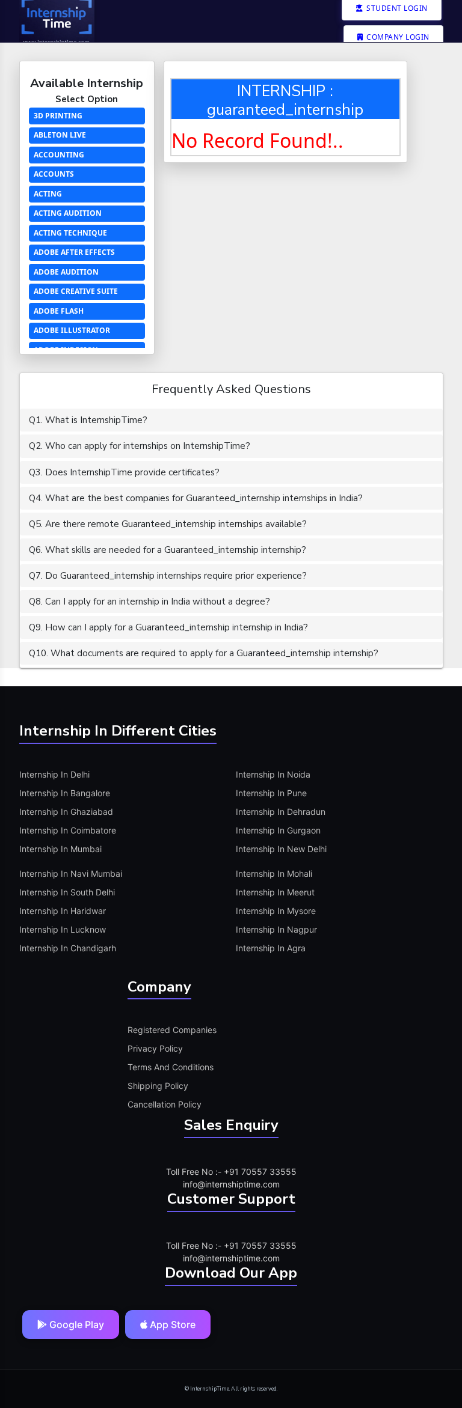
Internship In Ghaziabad (66, 811)
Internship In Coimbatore (67, 830)
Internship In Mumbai (60, 849)
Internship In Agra (271, 948)
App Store (171, 1324)
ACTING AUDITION (68, 213)
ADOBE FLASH (59, 311)
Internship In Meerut (275, 892)
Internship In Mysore (276, 911)
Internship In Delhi (54, 774)
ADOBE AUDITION (66, 272)
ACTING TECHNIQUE (70, 233)
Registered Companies (172, 1030)
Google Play (75, 1324)
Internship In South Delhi (67, 892)
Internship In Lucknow (62, 929)
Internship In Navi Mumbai (70, 873)
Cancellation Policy (165, 1104)
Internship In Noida (273, 774)
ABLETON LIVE (60, 135)
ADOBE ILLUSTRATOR (72, 330)
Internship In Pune (271, 793)
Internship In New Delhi (281, 849)
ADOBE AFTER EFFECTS (74, 252)
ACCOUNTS (54, 174)
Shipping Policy (158, 1085)
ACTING (48, 194)
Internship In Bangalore (64, 793)
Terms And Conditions (171, 1067)
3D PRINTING (58, 116)
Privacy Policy (155, 1048)
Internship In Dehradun (280, 811)
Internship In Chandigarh (67, 948)
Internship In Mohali (274, 873)
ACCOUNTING (59, 155)
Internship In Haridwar (62, 911)
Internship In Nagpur (276, 929)
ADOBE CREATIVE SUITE (76, 291)
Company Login (397, 37)
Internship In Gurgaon (278, 830)
